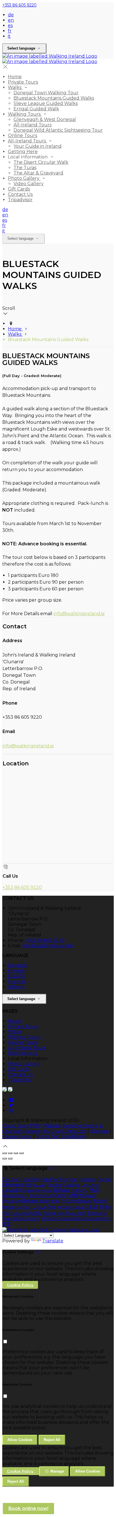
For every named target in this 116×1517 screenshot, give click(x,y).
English (16, 970)
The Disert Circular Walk (41, 162)
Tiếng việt (54, 1213)
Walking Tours (25, 114)
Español (17, 976)
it (9, 36)
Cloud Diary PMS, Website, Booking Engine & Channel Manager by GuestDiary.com (52, 1128)
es (10, 25)
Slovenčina (98, 1218)
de (11, 14)
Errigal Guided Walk (36, 108)
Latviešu (11, 1190)
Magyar (88, 1195)
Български (15, 1195)
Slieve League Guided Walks (46, 103)
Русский (76, 1213)
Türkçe (38, 1207)
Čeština (62, 1195)
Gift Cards (19, 189)
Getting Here (23, 151)
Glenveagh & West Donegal (45, 119)
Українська (70, 1207)
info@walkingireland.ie (79, 613)
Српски (31, 1218)
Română (97, 1213)
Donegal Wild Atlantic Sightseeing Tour (58, 130)
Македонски (37, 1190)
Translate (52, 1240)
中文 (6, 1224)
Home (15, 76)
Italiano (16, 986)
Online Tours (22, 135)
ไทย (52, 1207)
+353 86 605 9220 (19, 5)
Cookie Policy (17, 1136)
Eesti (27, 1184)
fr (10, 30)
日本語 (91, 1207)
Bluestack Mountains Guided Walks (54, 98)
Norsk (100, 1201)
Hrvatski (11, 1201)
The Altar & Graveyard (38, 173)
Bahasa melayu (71, 1190)
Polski (34, 1213)
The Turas (25, 167)
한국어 (105, 1207)
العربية (40, 1184)
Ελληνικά (11, 1184)
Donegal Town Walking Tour (46, 92)
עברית (67, 1201)
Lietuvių (90, 1184)
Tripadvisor (20, 199)
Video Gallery (29, 183)
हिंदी (75, 1195)
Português (14, 1213)
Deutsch (17, 965)
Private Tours (23, 82)
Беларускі (41, 1195)
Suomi (54, 1184)
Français (17, 981)
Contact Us (20, 194)
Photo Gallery (24, 178)
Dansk (104, 1179)
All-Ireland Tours (33, 124)
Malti (94, 1190)
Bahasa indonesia (41, 1201)
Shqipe (49, 1218)
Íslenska (83, 1201)
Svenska (11, 1218)
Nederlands (15, 1207)
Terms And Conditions (60, 1136)
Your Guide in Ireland (38, 146)
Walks (15, 87)
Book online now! (28, 1508)
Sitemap (99, 1131)
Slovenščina (71, 1218)
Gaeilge (71, 1184)
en (11, 20)
